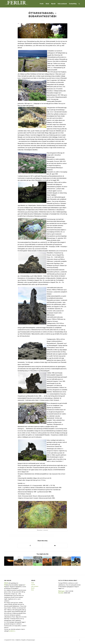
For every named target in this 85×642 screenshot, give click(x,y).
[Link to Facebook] (79, 640)
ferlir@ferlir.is (12, 631)
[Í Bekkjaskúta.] (42, 30)
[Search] (79, 3)
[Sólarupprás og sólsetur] (9, 561)
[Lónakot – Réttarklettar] (28, 561)
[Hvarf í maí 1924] (57, 561)
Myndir (32, 588)
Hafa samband (34, 586)
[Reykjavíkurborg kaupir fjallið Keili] (66, 561)
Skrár (32, 590)
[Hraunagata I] (37, 561)
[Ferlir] (16, 3)
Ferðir (32, 583)
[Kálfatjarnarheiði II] (47, 561)
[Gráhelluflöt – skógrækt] (76, 561)
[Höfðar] (18, 561)
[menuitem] (42, 3)
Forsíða (33, 584)
